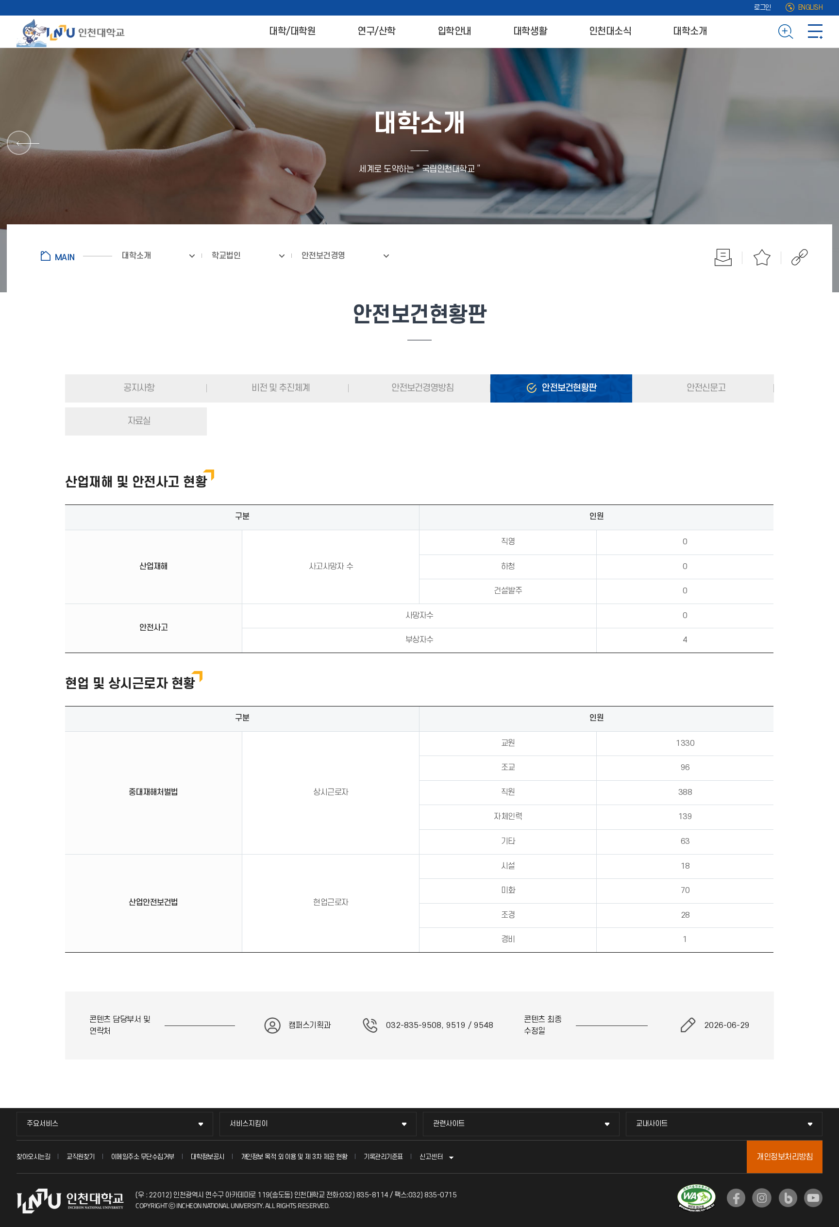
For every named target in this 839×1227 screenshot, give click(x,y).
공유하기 (794, 257)
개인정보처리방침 (784, 1157)
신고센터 (431, 1156)
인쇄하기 (723, 257)
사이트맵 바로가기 (815, 31)
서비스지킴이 (249, 1124)
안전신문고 (705, 388)
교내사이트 (652, 1124)
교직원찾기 (81, 1156)
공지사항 (137, 388)
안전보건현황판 (568, 388)
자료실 (138, 421)
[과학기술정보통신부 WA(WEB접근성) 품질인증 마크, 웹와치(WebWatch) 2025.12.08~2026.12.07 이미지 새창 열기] (696, 1190)
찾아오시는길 (33, 1156)
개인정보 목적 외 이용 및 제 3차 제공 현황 (294, 1156)
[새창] (736, 1198)
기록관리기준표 (383, 1156)
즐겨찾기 (761, 257)
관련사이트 (449, 1124)
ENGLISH (810, 7)
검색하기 (785, 31)
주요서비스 (42, 1124)
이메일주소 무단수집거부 (142, 1156)
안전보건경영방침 (421, 388)
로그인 (762, 7)
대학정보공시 (207, 1156)
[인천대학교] (72, 31)
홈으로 (76, 256)
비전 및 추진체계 (280, 388)
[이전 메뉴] (19, 143)
